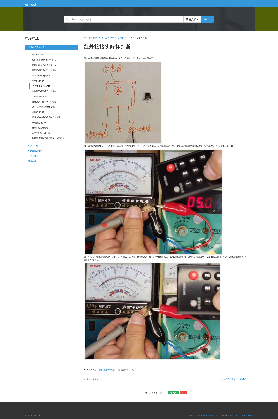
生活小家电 (33, 145)
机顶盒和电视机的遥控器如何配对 (47, 117)
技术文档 (30, 4)
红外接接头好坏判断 (41, 86)
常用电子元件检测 (36, 47)
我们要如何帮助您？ (108, 369)
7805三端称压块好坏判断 (43, 106)
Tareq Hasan (247, 415)
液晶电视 (32, 161)
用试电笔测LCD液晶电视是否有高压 (48, 138)
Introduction (38, 54)
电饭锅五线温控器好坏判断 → (234, 379)
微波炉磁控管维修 (40, 127)
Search (207, 19)
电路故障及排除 (35, 150)
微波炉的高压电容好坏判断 (44, 70)
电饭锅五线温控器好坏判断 (44, 91)
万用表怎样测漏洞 (40, 96)
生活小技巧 (33, 156)
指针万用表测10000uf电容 (44, 101)
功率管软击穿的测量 (41, 75)
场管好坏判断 (38, 80)
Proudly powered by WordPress (204, 415)
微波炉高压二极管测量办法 (44, 65)
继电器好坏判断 (39, 122)
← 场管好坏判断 (91, 379)
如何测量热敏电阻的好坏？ (44, 59)
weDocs (233, 415)
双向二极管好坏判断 (41, 133)
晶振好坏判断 (38, 112)
